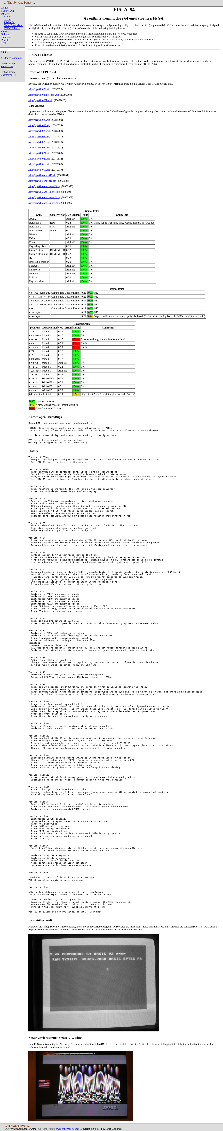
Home (4, 7)
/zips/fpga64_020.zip (39, 158)
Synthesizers (7, 10)
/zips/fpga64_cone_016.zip (42, 180)
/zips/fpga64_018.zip (39, 169)
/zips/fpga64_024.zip (39, 136)
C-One (7, 19)
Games (4, 31)
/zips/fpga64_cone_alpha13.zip (44, 197)
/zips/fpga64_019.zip (39, 164)
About (7, 16)
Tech (3, 43)
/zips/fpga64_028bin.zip (40, 100)
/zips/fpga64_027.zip (39, 119)
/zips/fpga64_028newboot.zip (43, 94)
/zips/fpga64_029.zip (39, 89)
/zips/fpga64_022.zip (39, 147)
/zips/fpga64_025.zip (39, 131)
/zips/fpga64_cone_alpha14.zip (44, 191)
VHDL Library (12, 28)
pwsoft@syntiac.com (67, 1128)
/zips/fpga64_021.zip (39, 153)
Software (6, 34)
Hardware (6, 37)
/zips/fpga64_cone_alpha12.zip (44, 203)
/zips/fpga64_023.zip (39, 142)
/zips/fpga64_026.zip (39, 125)
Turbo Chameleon (13, 25)
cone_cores (7, 66)
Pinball (4, 40)
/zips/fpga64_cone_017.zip (42, 175)
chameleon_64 (8, 74)
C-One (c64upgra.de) (12, 58)
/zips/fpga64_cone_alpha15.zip (44, 186)
